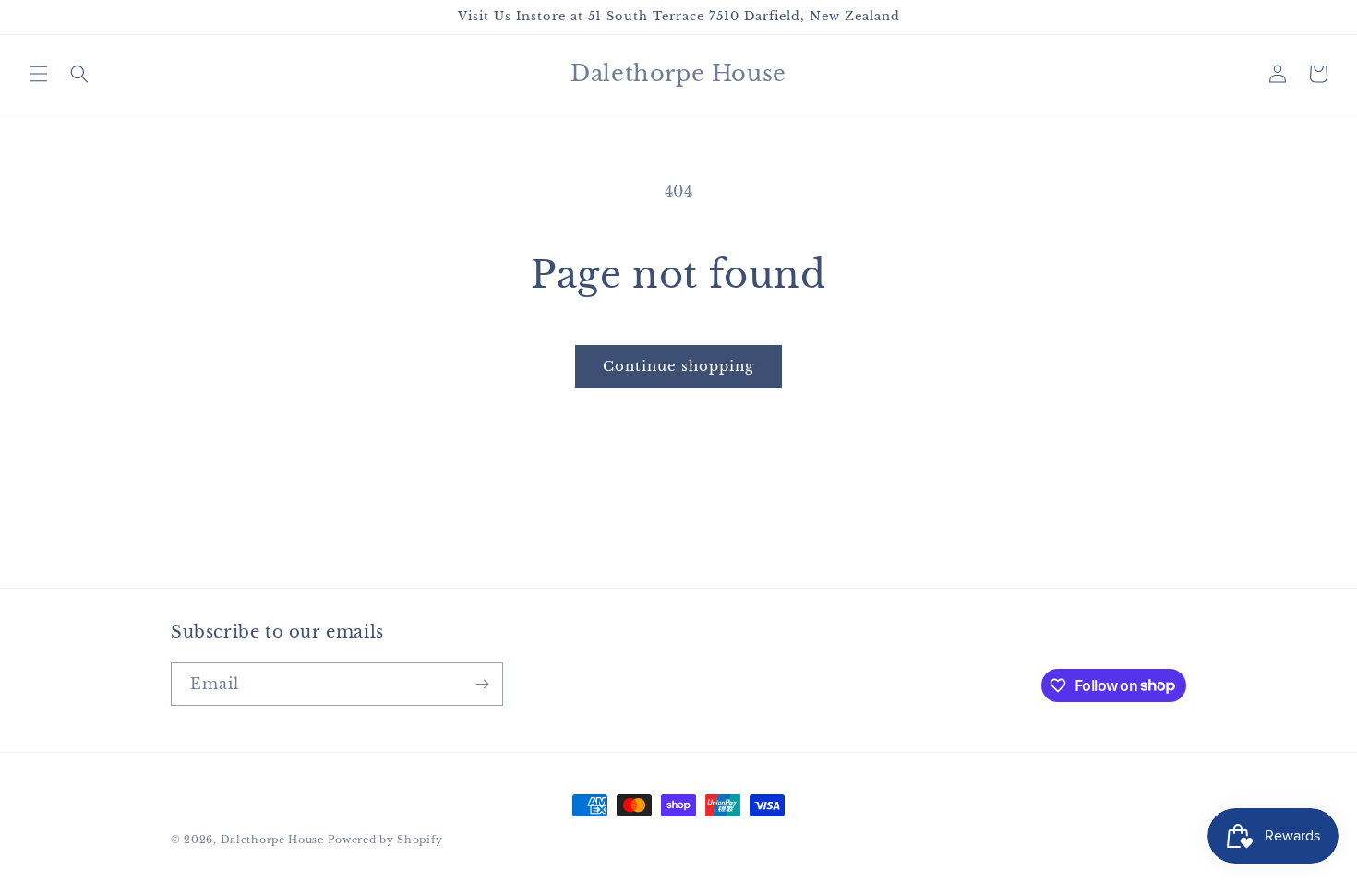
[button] (38, 74)
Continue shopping (678, 366)
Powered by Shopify (386, 839)
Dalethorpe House (272, 839)
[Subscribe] (482, 684)
